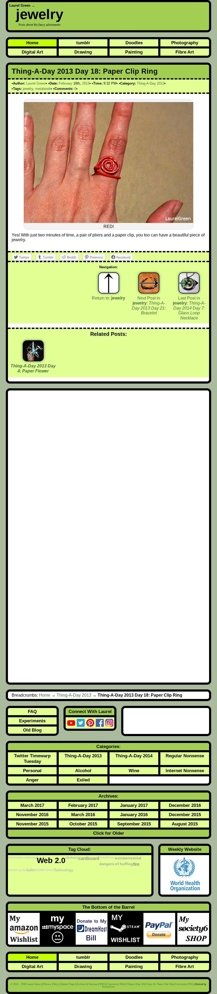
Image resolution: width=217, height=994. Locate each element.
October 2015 (83, 823)
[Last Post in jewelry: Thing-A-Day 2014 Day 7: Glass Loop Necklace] (189, 283)
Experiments (32, 720)
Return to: (108, 298)
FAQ (32, 711)
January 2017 (134, 805)
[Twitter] (81, 723)
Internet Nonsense (185, 770)
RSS (102, 984)
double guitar (17, 870)
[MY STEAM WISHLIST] (126, 929)
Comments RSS (116, 984)
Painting (134, 52)
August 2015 (185, 823)
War (37, 870)
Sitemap (92, 984)
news (111, 857)
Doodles (134, 42)
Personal (32, 770)
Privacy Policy (51, 984)
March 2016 (83, 814)
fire (136, 864)
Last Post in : (189, 308)
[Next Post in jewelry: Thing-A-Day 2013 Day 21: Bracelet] (149, 283)
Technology (63, 870)
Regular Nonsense (185, 755)
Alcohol (83, 770)
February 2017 (83, 805)
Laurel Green (19, 5)
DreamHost (108, 987)
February (65, 83)
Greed (103, 857)
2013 (85, 83)
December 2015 (185, 814)
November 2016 (32, 814)
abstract (71, 858)
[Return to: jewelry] (109, 283)
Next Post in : (149, 305)
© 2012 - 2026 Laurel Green (26, 984)
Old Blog (32, 730)
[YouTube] (71, 723)
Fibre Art (184, 52)
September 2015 (134, 823)
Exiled (83, 779)
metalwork (43, 89)
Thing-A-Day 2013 (150, 83)
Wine (134, 770)
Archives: (108, 796)
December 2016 (185, 805)
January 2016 (134, 814)
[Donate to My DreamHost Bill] (93, 929)
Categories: (108, 746)
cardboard (88, 858)
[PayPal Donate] (160, 929)
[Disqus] (108, 465)
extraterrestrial (128, 858)
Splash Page (68, 984)
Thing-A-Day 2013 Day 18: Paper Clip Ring (85, 71)
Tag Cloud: (79, 849)
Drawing (83, 52)
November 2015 (32, 823)
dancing (31, 857)
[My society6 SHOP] (193, 929)
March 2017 (32, 805)
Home (32, 42)
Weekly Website (184, 849)
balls (31, 870)
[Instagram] (109, 723)
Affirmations (16, 857)
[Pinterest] (90, 723)
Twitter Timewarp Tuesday (32, 758)
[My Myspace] (59, 929)
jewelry (39, 14)
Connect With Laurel (90, 711)
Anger (32, 779)
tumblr (83, 42)
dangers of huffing (116, 864)
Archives (81, 984)
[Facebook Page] (100, 723)
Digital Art (32, 52)
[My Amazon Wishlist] (25, 929)
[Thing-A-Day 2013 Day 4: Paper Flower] (33, 359)
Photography (184, 42)
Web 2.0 (51, 860)
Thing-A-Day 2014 (133, 755)
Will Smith (47, 870)
